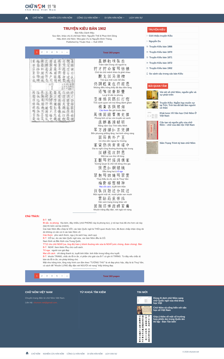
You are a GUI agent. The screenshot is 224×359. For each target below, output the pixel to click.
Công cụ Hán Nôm (87, 17)
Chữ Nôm (44, 7)
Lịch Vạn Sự (136, 17)
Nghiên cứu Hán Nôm (60, 17)
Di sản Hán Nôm (113, 17)
